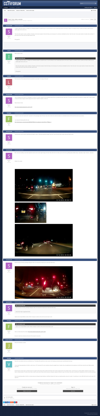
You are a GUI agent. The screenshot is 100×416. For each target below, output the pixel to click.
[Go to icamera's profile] (9, 57)
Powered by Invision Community (92, 414)
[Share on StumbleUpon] (13, 402)
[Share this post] (95, 25)
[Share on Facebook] (5, 402)
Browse (6, 7)
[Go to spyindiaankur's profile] (9, 308)
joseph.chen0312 (8, 339)
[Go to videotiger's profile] (9, 364)
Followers (91, 19)
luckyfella (9, 76)
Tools (18, 7)
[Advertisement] (50, 14)
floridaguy (9, 113)
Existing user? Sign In (88, 7)
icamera (9, 50)
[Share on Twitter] (4, 402)
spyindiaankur (9, 302)
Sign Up (95, 7)
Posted (19, 25)
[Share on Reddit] (11, 402)
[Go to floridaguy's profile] (9, 119)
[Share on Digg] (7, 402)
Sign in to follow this (85, 19)
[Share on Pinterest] (16, 402)
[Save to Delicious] (9, 402)
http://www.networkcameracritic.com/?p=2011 (23, 107)
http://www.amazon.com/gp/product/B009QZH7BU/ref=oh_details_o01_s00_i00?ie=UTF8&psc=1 (33, 122)
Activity (12, 7)
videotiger (9, 358)
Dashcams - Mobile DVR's (27, 20)
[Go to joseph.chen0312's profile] (9, 346)
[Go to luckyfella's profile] (9, 82)
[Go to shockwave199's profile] (5, 20)
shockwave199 (11, 20)
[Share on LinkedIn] (14, 402)
